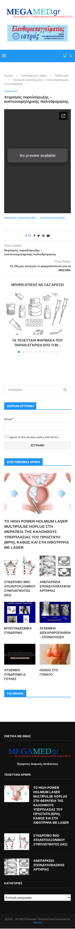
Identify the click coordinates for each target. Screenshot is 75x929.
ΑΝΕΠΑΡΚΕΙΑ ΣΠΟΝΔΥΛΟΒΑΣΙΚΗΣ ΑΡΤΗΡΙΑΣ (55, 586)
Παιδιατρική (62, 75)
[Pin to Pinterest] (43, 235)
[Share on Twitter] (38, 235)
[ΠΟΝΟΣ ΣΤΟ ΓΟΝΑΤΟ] (55, 654)
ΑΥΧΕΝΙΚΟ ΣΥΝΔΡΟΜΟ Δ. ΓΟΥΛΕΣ (15, 674)
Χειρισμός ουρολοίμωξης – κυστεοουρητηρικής (34, 217)
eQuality (37, 922)
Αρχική (8, 75)
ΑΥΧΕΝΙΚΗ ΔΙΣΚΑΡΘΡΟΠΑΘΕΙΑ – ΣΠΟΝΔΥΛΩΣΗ (55, 633)
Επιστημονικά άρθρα (34, 75)
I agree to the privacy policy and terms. (33, 437)
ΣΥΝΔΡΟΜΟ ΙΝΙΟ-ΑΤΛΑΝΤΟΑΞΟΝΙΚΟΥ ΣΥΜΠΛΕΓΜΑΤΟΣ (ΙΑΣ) (19, 588)
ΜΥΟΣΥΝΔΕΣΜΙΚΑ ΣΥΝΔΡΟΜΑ (18, 630)
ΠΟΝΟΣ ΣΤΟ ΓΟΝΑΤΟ (49, 672)
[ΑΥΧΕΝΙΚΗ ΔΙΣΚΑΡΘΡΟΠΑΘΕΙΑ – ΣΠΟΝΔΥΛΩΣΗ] (55, 612)
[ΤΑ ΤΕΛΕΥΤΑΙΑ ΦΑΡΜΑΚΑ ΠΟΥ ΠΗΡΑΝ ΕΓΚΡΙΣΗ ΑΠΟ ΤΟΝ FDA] (37, 314)
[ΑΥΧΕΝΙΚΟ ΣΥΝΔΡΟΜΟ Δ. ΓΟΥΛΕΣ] (19, 654)
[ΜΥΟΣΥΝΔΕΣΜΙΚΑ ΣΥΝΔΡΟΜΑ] (19, 612)
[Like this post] (29, 235)
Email (9, 419)
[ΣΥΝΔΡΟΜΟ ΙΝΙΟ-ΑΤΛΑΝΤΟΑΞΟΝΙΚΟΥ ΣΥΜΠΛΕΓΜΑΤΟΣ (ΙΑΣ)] (19, 566)
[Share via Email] (48, 235)
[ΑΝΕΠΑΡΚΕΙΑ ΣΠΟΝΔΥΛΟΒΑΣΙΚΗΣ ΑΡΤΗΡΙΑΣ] (55, 566)
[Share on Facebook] (34, 235)
